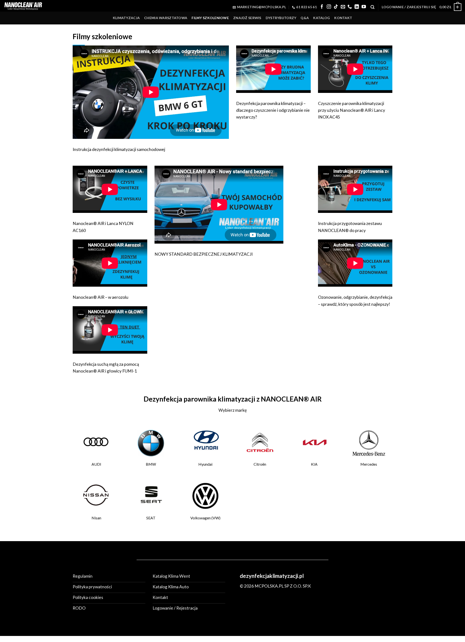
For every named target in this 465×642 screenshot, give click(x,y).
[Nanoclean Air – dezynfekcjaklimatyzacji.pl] (23, 6)
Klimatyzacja (126, 18)
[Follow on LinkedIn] (357, 7)
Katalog (321, 18)
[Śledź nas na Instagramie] (329, 7)
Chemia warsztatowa (165, 18)
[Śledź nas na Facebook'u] (322, 7)
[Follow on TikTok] (336, 7)
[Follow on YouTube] (364, 7)
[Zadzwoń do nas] (350, 7)
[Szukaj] (372, 7)
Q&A (305, 18)
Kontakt (343, 18)
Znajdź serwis (247, 18)
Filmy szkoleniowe (210, 18)
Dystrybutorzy (281, 18)
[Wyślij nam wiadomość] (343, 7)
